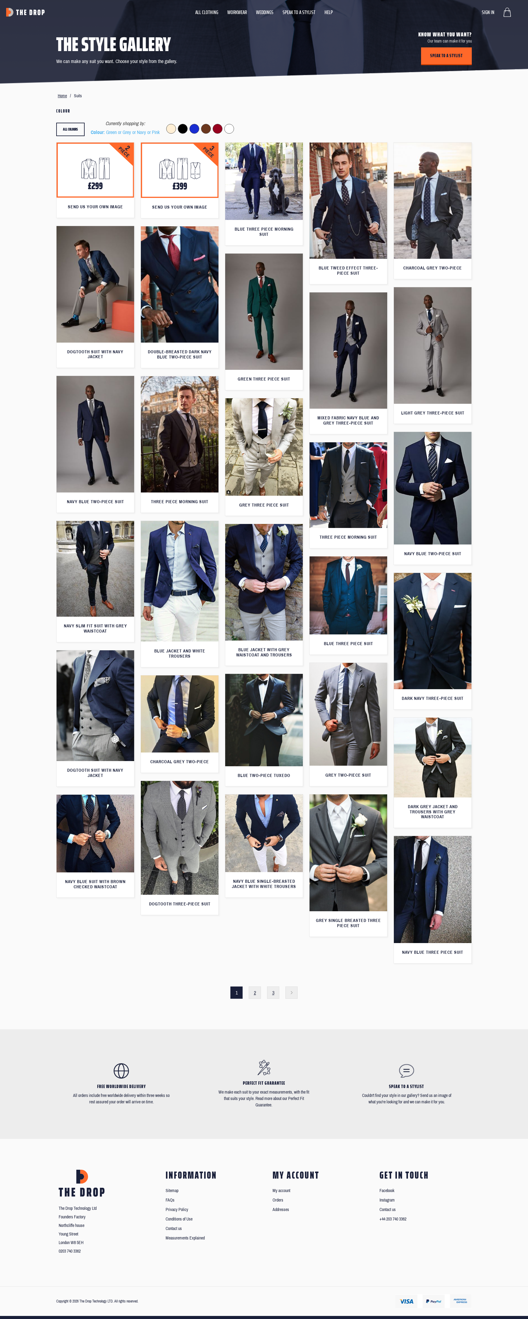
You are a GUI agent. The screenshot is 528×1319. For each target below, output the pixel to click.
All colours (70, 129)
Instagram (387, 1200)
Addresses (281, 1209)
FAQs (170, 1200)
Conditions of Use (179, 1219)
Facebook (387, 1190)
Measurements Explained (185, 1238)
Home (62, 96)
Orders (278, 1200)
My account (281, 1190)
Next (291, 992)
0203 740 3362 (70, 1251)
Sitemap (172, 1190)
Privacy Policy (177, 1209)
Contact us (174, 1228)
